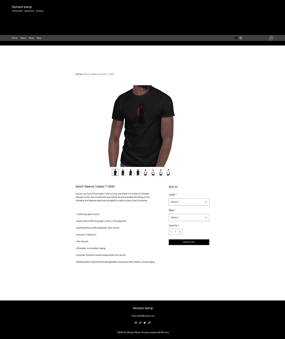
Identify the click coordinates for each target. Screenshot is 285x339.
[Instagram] (240, 37)
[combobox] (189, 202)
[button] (271, 38)
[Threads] (236, 37)
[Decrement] (171, 231)
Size (172, 210)
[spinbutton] (175, 231)
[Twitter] (144, 322)
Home (79, 74)
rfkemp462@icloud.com (143, 316)
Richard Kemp (22, 7)
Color (173, 194)
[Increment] (180, 231)
